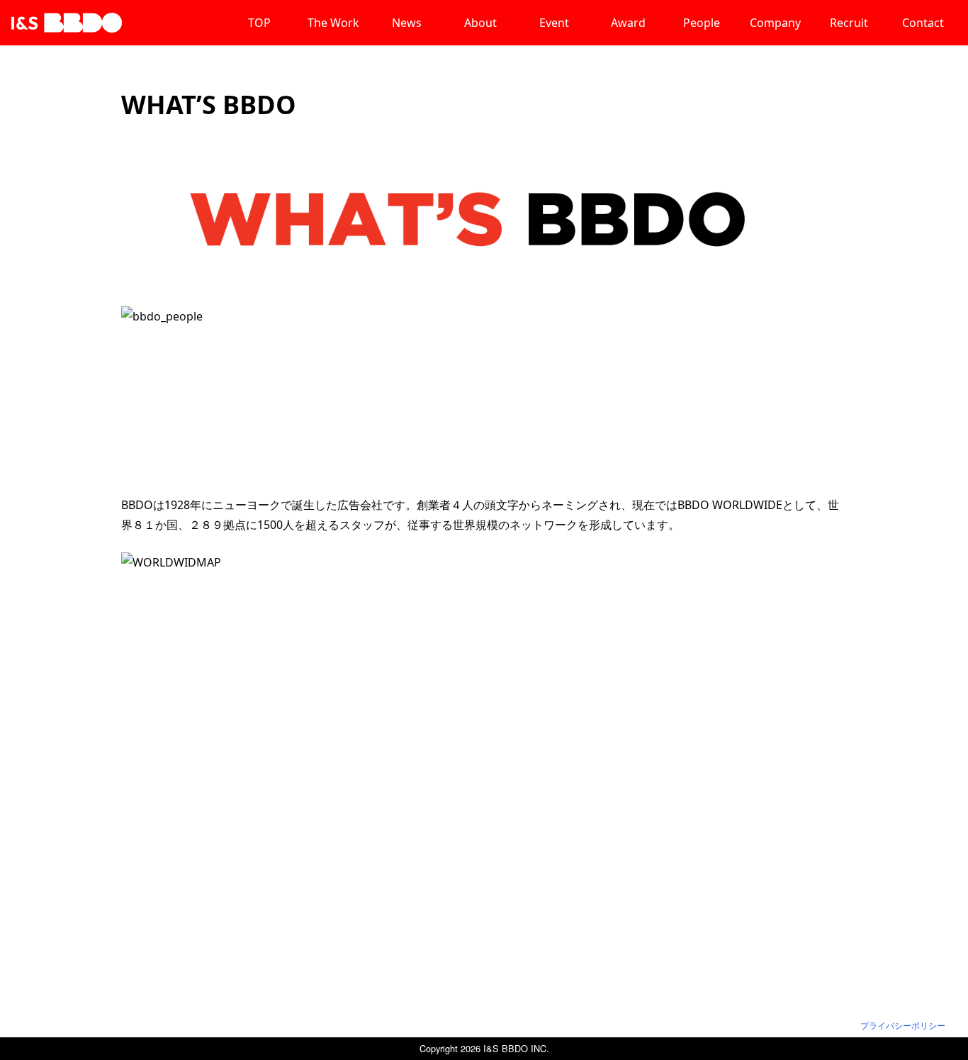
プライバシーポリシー (902, 1026)
